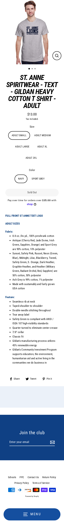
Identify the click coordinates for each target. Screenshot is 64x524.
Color (32, 170)
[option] (32, 32)
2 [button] (32, 69)
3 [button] (35, 69)
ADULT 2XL (31, 157)
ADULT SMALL (19, 135)
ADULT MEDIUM (42, 135)
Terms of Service (41, 483)
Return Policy (49, 477)
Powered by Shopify (32, 496)
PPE (22, 477)
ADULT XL (42, 146)
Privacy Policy (21, 483)
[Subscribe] (52, 442)
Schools (12, 477)
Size (32, 126)
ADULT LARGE (22, 146)
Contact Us (33, 477)
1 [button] (29, 69)
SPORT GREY (38, 178)
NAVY (21, 178)
